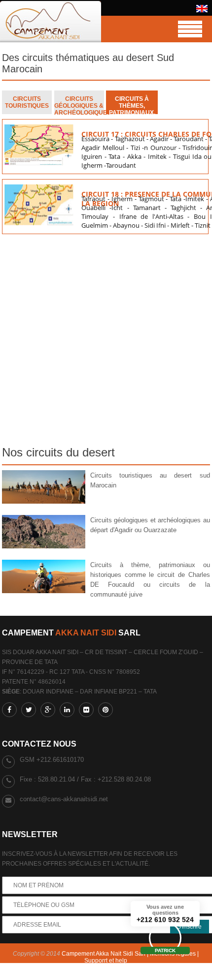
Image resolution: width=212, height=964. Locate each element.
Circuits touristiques (27, 102)
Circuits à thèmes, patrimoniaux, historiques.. (132, 104)
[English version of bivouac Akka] (202, 10)
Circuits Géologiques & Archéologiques (79, 104)
